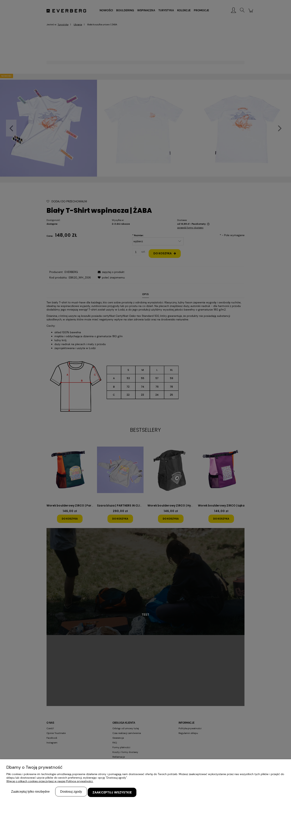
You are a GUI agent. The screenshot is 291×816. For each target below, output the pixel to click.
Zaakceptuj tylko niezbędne (30, 791)
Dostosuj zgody (71, 791)
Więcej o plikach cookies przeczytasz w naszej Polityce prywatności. (49, 781)
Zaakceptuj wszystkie (112, 792)
